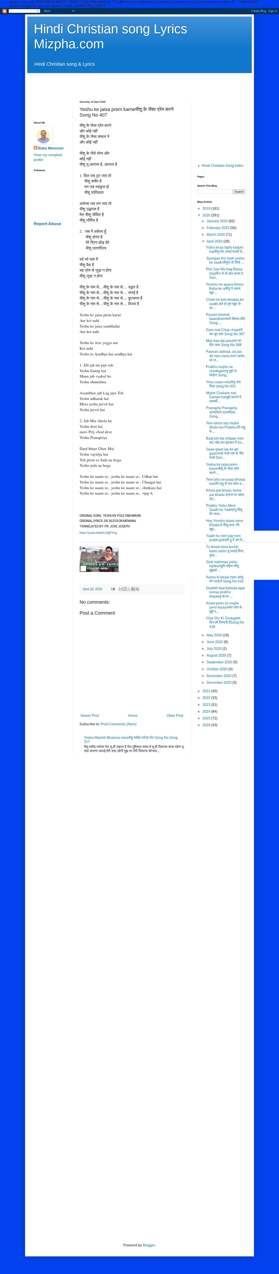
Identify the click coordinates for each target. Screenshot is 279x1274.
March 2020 (216, 234)
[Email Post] (112, 588)
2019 (206, 208)
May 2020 (215, 635)
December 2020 (219, 682)
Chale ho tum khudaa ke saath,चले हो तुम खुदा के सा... (225, 304)
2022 (206, 698)
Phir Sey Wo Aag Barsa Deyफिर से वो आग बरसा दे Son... (224, 273)
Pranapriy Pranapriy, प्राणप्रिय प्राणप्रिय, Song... (222, 412)
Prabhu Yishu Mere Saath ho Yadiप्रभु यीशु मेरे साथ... (224, 510)
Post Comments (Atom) (118, 724)
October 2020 (217, 669)
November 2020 (219, 676)
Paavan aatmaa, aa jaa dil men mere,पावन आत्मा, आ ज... (225, 356)
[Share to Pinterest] (137, 589)
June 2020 (215, 642)
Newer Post (90, 715)
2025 (206, 718)
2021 (206, 691)
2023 (206, 705)
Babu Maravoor (51, 148)
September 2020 (220, 662)
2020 (206, 215)
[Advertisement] (139, 83)
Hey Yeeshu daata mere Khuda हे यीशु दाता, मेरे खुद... (224, 525)
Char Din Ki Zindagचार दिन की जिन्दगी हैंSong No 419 (225, 622)
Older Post (175, 715)
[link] (99, 559)
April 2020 (215, 241)
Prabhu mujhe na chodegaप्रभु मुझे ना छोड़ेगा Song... (221, 371)
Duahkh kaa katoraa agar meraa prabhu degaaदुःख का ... (225, 592)
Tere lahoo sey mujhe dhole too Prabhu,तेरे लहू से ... (225, 427)
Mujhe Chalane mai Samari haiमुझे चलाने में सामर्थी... (223, 397)
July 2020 (215, 648)
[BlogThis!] (125, 589)
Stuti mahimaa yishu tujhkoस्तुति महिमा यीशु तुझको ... (222, 566)
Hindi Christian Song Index (222, 165)
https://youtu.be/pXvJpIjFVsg (98, 532)
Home (133, 715)
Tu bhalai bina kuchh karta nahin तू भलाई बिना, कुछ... (225, 551)
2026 (206, 725)
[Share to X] (129, 589)
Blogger (149, 1245)
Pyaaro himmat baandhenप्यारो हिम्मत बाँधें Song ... (225, 319)
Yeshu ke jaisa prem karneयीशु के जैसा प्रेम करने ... (222, 469)
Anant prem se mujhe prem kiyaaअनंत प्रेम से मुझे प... (224, 607)
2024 (206, 711)
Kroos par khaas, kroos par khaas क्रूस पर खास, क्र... (225, 494)
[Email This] (121, 589)
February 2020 (218, 228)
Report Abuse (47, 223)
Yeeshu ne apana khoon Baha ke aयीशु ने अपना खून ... (225, 288)
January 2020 (218, 221)
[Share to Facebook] (133, 589)
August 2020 (217, 655)
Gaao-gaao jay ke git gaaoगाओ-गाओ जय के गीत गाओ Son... (225, 453)
